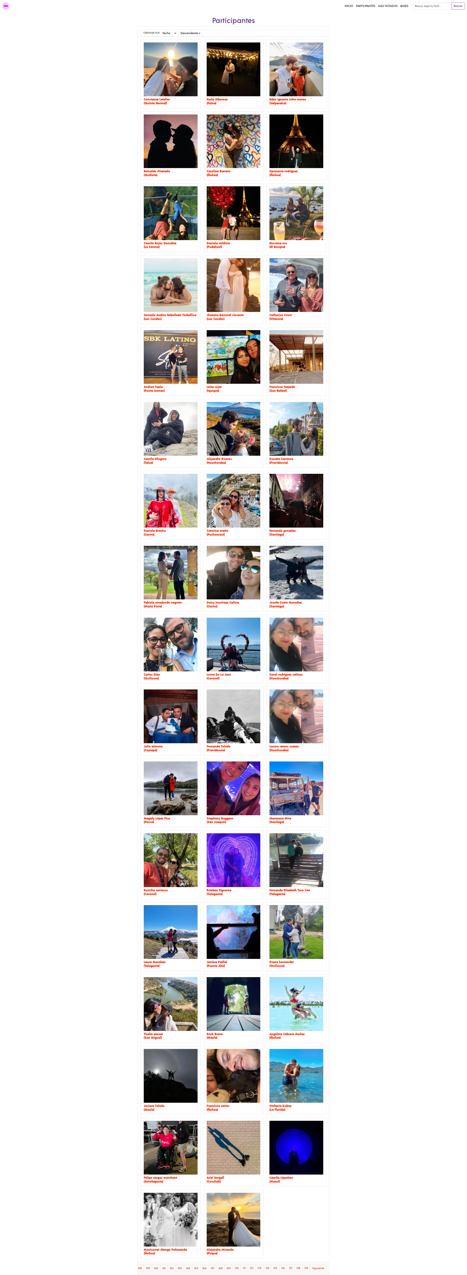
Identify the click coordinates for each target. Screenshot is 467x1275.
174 (267, 1268)
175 (275, 1268)
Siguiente (318, 1268)
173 (259, 1268)
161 (164, 1268)
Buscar (458, 6)
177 (290, 1268)
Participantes (365, 6)
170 (237, 1268)
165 (196, 1268)
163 (180, 1268)
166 (204, 1268)
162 (172, 1268)
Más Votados (387, 6)
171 (244, 1268)
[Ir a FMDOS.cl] (5, 6)
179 (306, 1268)
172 (252, 1268)
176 (283, 1268)
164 (188, 1268)
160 (156, 1268)
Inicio (349, 6)
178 (298, 1268)
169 (229, 1268)
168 (220, 1268)
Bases (404, 6)
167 (212, 1268)
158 (140, 1268)
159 (148, 1268)
